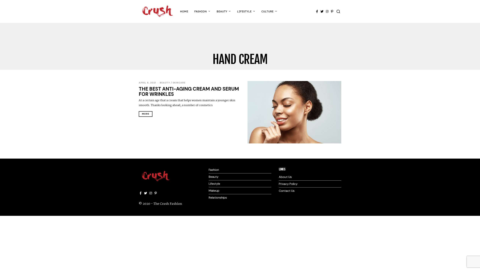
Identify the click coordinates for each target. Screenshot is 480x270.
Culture (267, 11)
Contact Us (287, 191)
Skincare (179, 82)
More (145, 113)
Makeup (214, 191)
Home (184, 11)
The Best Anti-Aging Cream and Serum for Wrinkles (189, 92)
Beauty (222, 11)
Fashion (200, 11)
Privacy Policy (288, 184)
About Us (285, 177)
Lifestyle (244, 11)
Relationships (218, 198)
